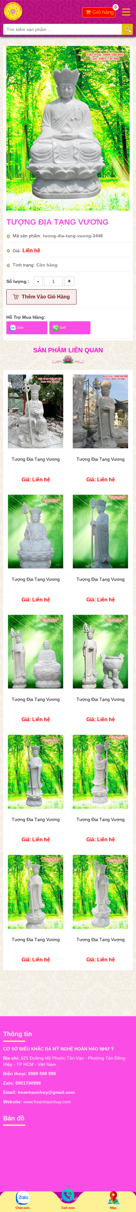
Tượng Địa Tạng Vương (36, 459)
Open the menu (126, 11)
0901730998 (28, 1083)
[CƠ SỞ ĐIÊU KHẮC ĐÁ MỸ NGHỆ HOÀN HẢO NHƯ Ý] (35, 11)
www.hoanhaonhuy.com (47, 1101)
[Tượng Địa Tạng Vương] (68, 128)
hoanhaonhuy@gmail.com (46, 1092)
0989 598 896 (42, 1073)
